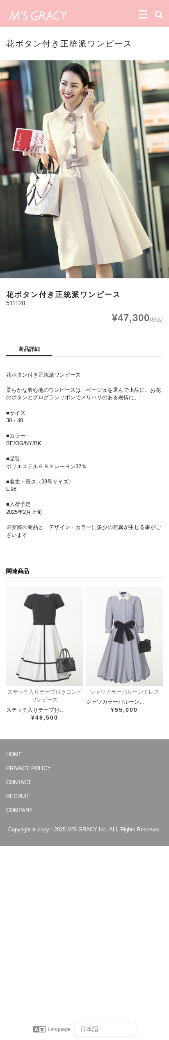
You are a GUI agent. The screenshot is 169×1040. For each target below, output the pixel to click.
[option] (84, 169)
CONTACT (18, 782)
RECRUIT (18, 796)
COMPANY (19, 810)
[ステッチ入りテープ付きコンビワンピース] (44, 636)
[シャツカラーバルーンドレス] (124, 636)
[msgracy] (38, 14)
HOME (14, 754)
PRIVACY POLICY (28, 768)
